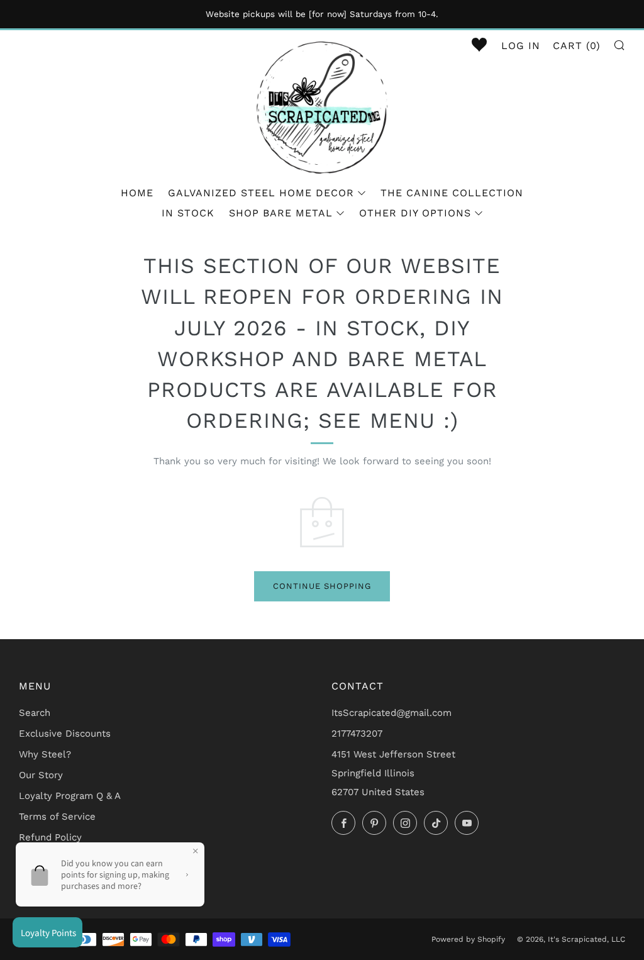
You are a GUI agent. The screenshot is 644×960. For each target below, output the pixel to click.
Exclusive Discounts (65, 733)
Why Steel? (45, 754)
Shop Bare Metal (281, 213)
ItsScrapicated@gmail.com (391, 712)
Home (137, 193)
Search (34, 712)
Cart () (577, 46)
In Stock (188, 213)
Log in (520, 46)
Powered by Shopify (468, 939)
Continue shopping (322, 586)
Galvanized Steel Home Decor (261, 193)
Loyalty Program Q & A (70, 795)
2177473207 (356, 733)
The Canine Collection (451, 193)
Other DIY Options (415, 213)
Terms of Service (57, 816)
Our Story (41, 775)
